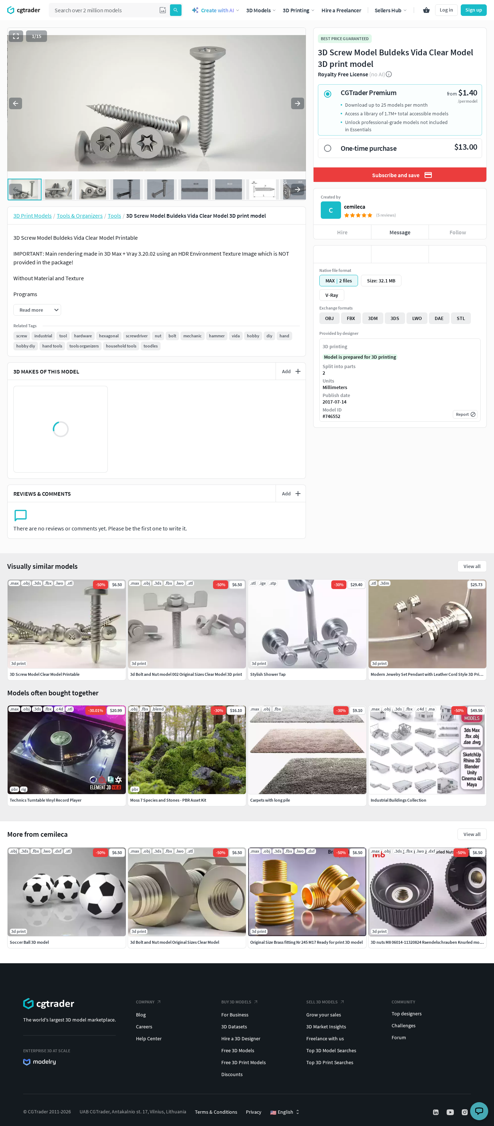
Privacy (253, 1112)
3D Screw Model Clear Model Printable (45, 674)
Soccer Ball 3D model (29, 942)
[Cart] (426, 10)
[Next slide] (297, 103)
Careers (144, 1026)
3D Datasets (234, 1026)
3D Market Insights (326, 1026)
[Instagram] (465, 1112)
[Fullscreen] (16, 36)
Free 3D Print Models (243, 1062)
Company (145, 1002)
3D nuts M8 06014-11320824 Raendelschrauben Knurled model (428, 942)
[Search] (176, 10)
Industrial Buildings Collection (398, 800)
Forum (399, 1037)
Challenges (404, 1025)
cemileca (354, 206)
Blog (141, 1014)
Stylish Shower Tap (268, 674)
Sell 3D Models (322, 1002)
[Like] (342, 254)
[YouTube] (451, 1112)
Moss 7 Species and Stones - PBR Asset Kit (168, 800)
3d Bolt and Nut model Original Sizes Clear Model (174, 942)
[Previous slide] (15, 103)
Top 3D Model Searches (331, 1050)
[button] (163, 10)
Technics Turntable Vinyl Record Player (45, 800)
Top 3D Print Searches (329, 1062)
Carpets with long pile (270, 800)
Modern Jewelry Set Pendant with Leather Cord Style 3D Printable (431, 674)
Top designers (407, 1013)
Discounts (232, 1074)
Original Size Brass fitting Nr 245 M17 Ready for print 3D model (306, 942)
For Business (234, 1014)
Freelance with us (325, 1038)
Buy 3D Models (236, 1002)
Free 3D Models (237, 1050)
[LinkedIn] (436, 1112)
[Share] (457, 254)
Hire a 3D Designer (240, 1038)
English (281, 1112)
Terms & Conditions (216, 1112)
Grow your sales (323, 1014)
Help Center (149, 1038)
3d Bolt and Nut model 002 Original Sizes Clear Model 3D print (186, 674)
